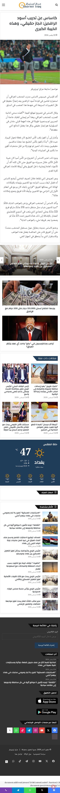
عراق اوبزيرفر (13, 749)
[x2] (10, 730)
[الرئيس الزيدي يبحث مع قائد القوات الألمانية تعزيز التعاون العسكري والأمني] (50, 580)
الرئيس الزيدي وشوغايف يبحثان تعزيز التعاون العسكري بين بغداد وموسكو (22, 552)
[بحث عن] (56, 6)
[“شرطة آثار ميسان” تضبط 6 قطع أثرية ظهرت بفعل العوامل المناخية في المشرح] (44, 412)
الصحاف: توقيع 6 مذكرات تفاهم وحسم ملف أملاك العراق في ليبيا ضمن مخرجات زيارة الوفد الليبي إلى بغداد (21, 540)
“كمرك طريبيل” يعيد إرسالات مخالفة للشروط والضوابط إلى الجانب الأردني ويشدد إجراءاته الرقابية (45, 390)
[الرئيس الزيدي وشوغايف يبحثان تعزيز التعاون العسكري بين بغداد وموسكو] (50, 555)
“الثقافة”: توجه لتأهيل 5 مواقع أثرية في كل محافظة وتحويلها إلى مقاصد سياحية (22, 526)
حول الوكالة (27, 754)
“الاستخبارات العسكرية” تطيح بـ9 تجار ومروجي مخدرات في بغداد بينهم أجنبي (21, 514)
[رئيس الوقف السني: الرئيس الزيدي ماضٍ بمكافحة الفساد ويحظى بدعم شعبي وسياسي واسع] (15, 374)
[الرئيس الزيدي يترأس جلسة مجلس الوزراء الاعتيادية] (50, 593)
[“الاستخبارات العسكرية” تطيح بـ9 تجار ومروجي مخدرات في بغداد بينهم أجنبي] (50, 517)
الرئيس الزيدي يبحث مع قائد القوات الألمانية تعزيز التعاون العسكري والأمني (22, 578)
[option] (30, 260)
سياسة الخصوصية (39, 754)
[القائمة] (3, 6)
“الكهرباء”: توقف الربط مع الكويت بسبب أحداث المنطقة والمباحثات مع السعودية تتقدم (32, 268)
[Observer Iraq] (30, 5)
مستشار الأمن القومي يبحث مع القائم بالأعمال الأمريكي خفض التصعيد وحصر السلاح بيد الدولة (15, 427)
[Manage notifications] (53, 787)
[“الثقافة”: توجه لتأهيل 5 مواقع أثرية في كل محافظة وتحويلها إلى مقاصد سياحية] (50, 529)
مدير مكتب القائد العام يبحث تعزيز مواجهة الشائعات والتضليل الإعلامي (23, 602)
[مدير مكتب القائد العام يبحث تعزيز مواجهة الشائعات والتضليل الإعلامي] (50, 605)
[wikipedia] (54, 736)
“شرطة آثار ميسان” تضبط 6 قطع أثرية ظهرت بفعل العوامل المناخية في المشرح (44, 427)
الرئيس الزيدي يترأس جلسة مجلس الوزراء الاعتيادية (23, 590)
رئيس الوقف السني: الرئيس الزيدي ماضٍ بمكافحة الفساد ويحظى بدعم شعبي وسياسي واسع (16, 390)
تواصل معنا (18, 754)
